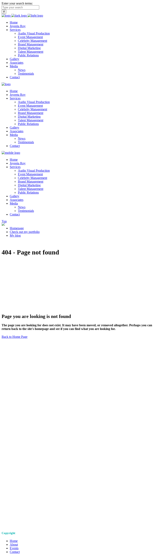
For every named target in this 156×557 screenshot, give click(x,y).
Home (14, 541)
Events (14, 548)
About (14, 544)
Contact (15, 552)
